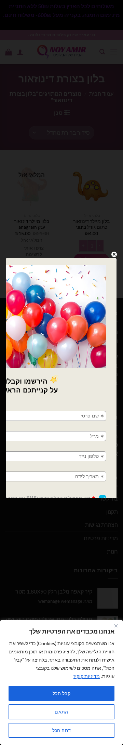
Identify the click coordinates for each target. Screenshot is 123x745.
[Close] (116, 626)
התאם (61, 712)
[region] (61, 682)
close (114, 254)
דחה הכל (61, 730)
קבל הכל (61, 693)
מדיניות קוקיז (86, 676)
